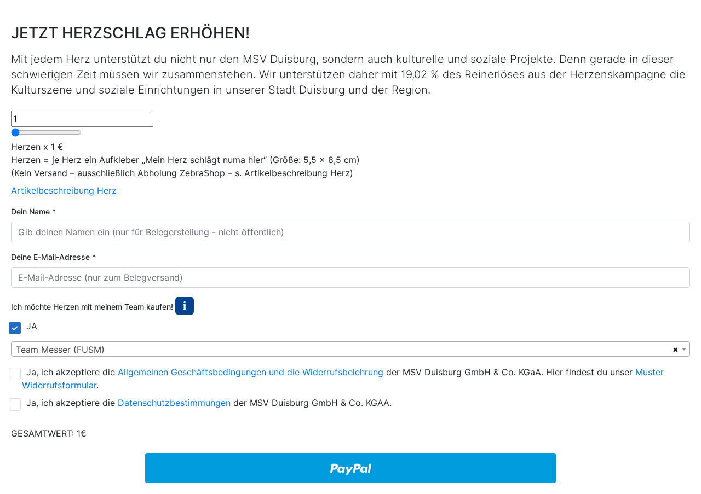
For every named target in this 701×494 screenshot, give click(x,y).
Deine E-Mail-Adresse (53, 256)
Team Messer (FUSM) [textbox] (60, 349)
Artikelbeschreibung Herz (64, 190)
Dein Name (33, 211)
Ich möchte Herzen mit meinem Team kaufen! (98, 305)
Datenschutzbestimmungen (174, 402)
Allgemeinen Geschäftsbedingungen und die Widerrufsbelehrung (250, 372)
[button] (184, 306)
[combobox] (350, 349)
